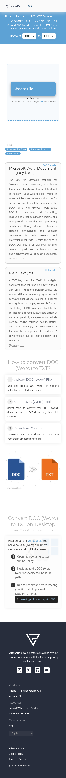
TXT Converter (50, 270)
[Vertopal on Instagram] (19, 670)
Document (21, 16)
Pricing (12, 690)
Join (41, 101)
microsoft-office (17, 149)
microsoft (13, 153)
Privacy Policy (16, 748)
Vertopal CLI (15, 696)
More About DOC (17, 258)
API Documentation (19, 713)
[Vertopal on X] (28, 670)
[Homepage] (33, 640)
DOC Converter (50, 165)
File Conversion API (30, 690)
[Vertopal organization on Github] (37, 670)
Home (8, 16)
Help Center (31, 708)
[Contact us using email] (47, 670)
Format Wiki (15, 708)
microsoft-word (40, 149)
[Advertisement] (33, 54)
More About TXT (16, 345)
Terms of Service (18, 759)
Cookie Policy (16, 753)
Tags (11, 725)
